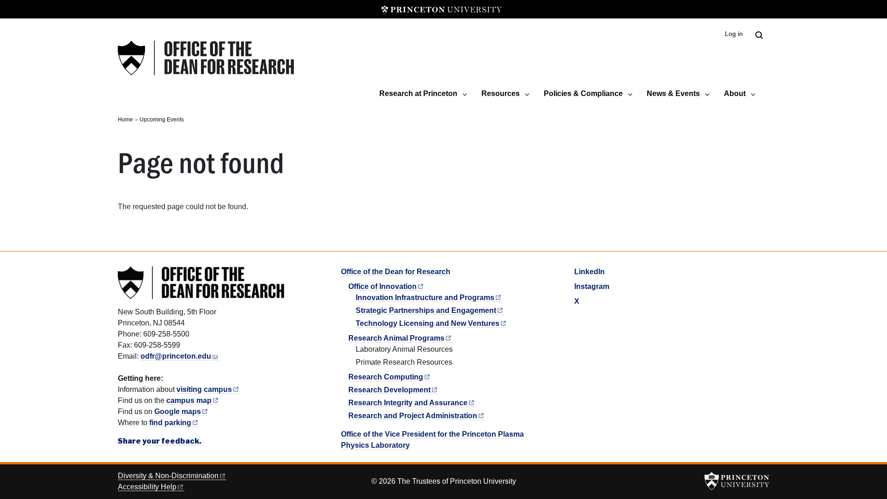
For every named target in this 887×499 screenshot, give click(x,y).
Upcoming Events (162, 119)
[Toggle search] (759, 35)
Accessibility (147, 487)
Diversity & (168, 476)
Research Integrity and (408, 403)
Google (177, 411)
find (170, 423)
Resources (500, 93)
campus (189, 400)
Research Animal (396, 338)
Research (385, 377)
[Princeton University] (442, 9)
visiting (204, 389)
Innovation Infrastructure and (425, 297)
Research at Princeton (418, 93)
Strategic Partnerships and (426, 310)
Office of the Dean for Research (395, 272)
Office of (382, 286)
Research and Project (412, 416)
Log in (734, 33)
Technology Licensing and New (427, 323)
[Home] (206, 58)
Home (125, 119)
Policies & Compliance (583, 93)
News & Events (673, 93)
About (735, 93)
